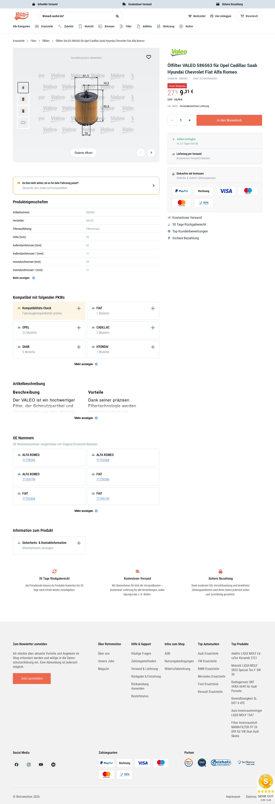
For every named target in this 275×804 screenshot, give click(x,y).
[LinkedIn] (53, 767)
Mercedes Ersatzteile (211, 676)
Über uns (104, 653)
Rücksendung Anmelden (140, 686)
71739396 (28, 460)
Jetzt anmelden (32, 678)
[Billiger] (188, 766)
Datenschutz (254, 797)
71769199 (28, 479)
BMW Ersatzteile (208, 669)
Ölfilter (46, 40)
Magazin (103, 669)
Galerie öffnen (84, 153)
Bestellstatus (139, 696)
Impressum (233, 797)
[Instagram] (28, 767)
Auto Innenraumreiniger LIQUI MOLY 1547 (246, 713)
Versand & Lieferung (144, 669)
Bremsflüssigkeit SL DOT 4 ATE (244, 701)
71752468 (102, 460)
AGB (167, 653)
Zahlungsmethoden (143, 661)
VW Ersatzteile (207, 661)
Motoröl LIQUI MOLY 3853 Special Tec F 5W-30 (246, 670)
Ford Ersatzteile (208, 684)
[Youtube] (41, 767)
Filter (33, 40)
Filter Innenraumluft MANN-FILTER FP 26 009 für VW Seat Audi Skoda (245, 729)
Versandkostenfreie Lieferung (194, 106)
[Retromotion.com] (21, 17)
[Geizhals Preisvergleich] (221, 766)
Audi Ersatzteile (208, 653)
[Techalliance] (246, 766)
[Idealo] (202, 766)
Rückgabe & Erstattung (146, 676)
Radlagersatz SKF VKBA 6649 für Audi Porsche (244, 686)
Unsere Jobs (106, 661)
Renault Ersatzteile (210, 692)
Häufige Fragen (141, 653)
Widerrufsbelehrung (177, 669)
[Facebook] (16, 767)
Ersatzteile (19, 40)
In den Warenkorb (229, 120)
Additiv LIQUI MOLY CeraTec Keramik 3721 (246, 656)
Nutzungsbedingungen (179, 661)
